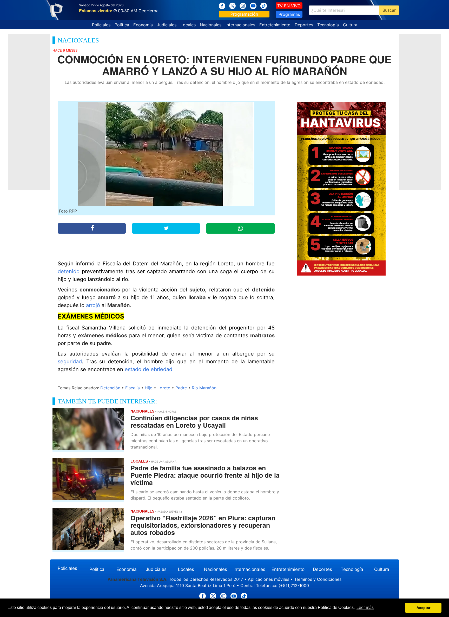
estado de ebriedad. (149, 369)
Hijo (149, 387)
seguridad (70, 361)
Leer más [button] (365, 607)
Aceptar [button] (423, 608)
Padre (181, 387)
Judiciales (166, 24)
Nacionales (210, 24)
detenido (70, 271)
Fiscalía (132, 387)
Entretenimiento (274, 24)
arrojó (94, 305)
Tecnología (328, 24)
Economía (143, 24)
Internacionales (240, 24)
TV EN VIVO (289, 5)
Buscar (389, 10)
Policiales (101, 24)
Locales (188, 24)
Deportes (304, 24)
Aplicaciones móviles (268, 579)
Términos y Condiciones (317, 579)
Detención (110, 387)
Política (122, 24)
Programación (244, 14)
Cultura (350, 24)
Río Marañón (204, 387)
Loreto (163, 387)
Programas (289, 14)
